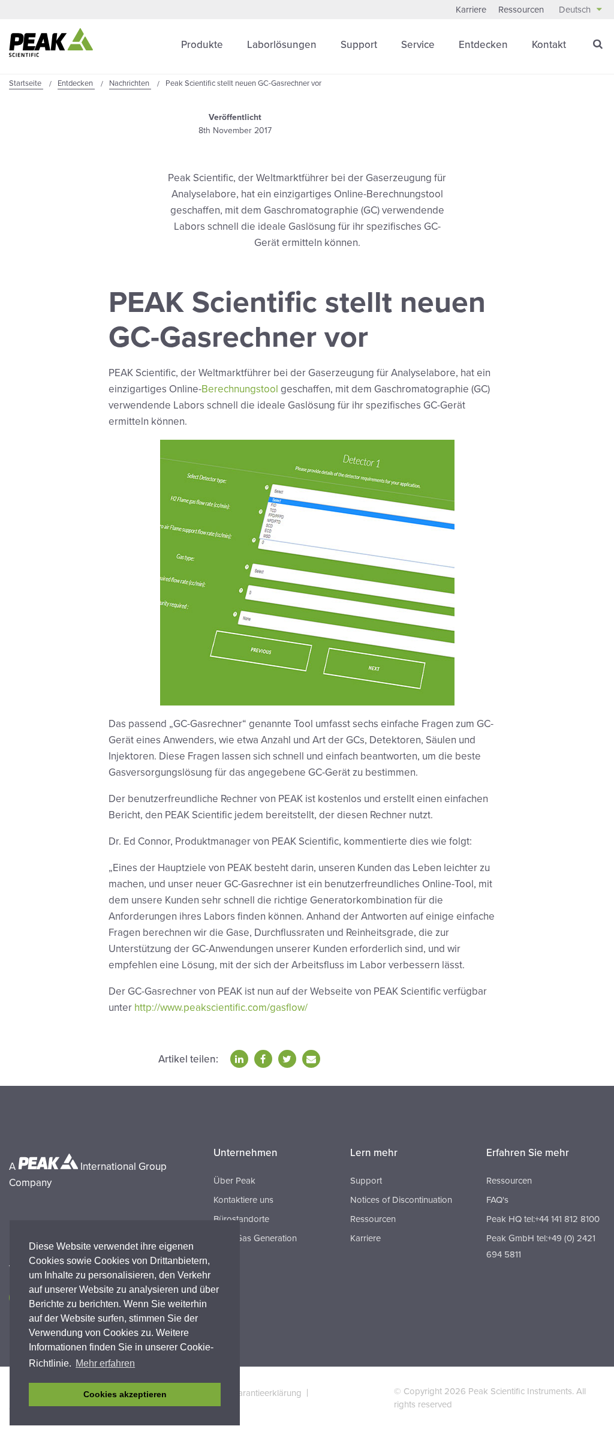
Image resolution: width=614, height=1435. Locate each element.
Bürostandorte (241, 1219)
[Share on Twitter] (287, 1059)
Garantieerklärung (266, 1393)
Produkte (202, 44)
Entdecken (483, 44)
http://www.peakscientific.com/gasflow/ (221, 1007)
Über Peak (234, 1180)
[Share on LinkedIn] (239, 1059)
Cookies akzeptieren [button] (125, 1394)
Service (418, 44)
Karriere (471, 9)
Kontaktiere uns (243, 1199)
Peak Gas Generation (255, 1238)
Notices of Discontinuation (401, 1199)
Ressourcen (521, 9)
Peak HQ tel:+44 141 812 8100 (543, 1219)
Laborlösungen (282, 44)
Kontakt (549, 44)
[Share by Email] (311, 1059)
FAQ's (497, 1199)
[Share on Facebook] (263, 1059)
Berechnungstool (241, 389)
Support (359, 44)
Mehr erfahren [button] (105, 1363)
